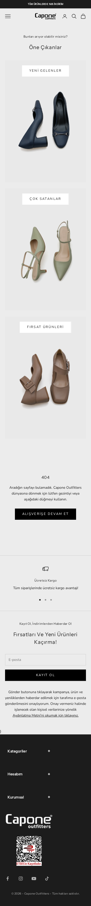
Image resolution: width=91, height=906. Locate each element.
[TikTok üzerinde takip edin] (47, 878)
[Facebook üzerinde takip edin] (7, 878)
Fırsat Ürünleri (45, 327)
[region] (45, 578)
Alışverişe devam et (45, 514)
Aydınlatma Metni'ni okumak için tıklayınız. (46, 715)
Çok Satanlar (45, 199)
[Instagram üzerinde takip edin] (20, 878)
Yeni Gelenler (45, 70)
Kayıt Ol (45, 675)
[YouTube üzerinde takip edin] (33, 878)
